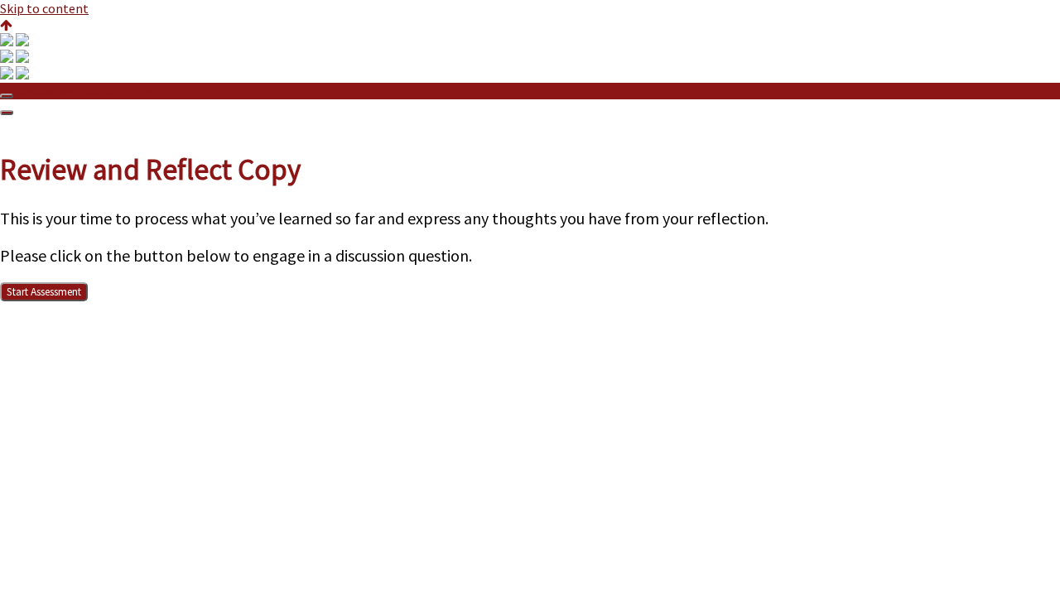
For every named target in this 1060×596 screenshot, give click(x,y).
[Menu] (6, 112)
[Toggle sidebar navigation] (6, 96)
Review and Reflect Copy (85, 91)
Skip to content (44, 8)
